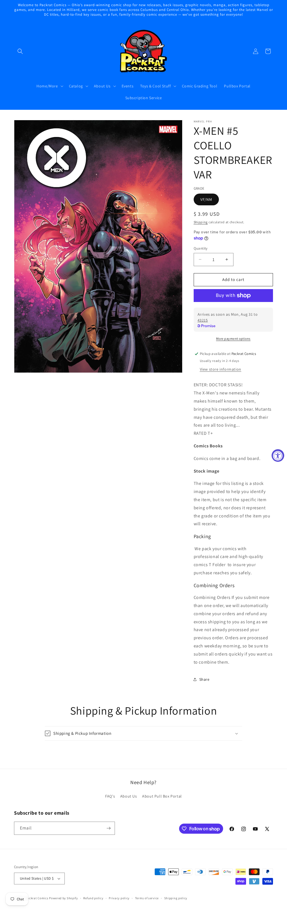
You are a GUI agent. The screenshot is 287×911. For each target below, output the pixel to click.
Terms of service (147, 898)
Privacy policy (119, 898)
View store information (220, 369)
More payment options (233, 338)
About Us (128, 796)
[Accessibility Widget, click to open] (278, 455)
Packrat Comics (37, 898)
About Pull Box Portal (162, 796)
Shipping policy (176, 898)
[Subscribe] (108, 828)
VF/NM (206, 199)
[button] (20, 51)
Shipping (201, 222)
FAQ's (110, 796)
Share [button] (204, 679)
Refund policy (93, 898)
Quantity (201, 248)
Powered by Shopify (63, 898)
